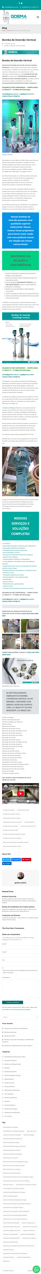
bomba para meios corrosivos (12, 822)
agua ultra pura (31, 1131)
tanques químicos (8, 1257)
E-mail (4, 952)
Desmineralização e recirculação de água (15, 577)
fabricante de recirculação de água (13, 1165)
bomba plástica (29, 822)
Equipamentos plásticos (10, 557)
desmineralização (29, 1135)
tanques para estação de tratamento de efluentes (18, 1246)
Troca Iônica (8, 1116)
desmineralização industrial (11, 1150)
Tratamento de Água (10, 1109)
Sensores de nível (8, 573)
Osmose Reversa (9, 1086)
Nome (4, 944)
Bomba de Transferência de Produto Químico (18, 907)
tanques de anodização (10, 1234)
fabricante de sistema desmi (12, 1173)
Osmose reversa (8, 582)
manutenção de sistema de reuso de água (16, 1181)
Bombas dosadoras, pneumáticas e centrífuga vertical (19, 570)
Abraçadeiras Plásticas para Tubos (14, 1057)
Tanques (7, 1101)
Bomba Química (8, 1271)
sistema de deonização (10, 1196)
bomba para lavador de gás (11, 818)
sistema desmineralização (11, 1223)
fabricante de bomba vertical (12, 846)
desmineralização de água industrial (14, 1146)
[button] (38, 17)
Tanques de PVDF (9, 1036)
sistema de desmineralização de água (14, 1200)
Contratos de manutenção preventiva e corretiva (18, 588)
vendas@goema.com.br (10, 94)
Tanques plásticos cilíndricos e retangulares (16, 559)
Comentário (6, 977)
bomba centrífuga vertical (11, 408)
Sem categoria (8, 1094)
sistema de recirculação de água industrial (16, 1211)
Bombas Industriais (9, 896)
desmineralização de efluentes (12, 1139)
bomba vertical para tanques (12, 838)
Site (3, 960)
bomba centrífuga (8, 810)
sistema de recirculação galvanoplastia (15, 1215)
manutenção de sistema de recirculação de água (18, 1177)
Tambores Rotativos (10, 1098)
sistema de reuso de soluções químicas (15, 1219)
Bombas (22, 46)
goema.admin (20, 883)
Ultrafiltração (7, 579)
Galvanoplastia (9, 1079)
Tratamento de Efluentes (11, 915)
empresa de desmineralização (12, 1154)
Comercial (10, 30)
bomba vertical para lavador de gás (14, 834)
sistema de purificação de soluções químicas (17, 1204)
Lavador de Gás (9, 1083)
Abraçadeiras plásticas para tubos (13, 575)
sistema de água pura (28, 1223)
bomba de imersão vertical (11, 814)
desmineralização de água (11, 1142)
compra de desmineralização (12, 1135)
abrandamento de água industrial (13, 1131)
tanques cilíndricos (29, 1230)
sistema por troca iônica (29, 1227)
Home (4, 30)
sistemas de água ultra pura (11, 1230)
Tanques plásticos (9, 1105)
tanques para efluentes (10, 1242)
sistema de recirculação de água (13, 1207)
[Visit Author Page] (20, 876)
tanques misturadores (29, 1238)
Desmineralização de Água (12, 1075)
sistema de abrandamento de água (14, 1192)
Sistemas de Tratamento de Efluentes (16, 1028)
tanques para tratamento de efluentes (15, 1253)
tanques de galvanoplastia (11, 1238)
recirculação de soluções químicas (13, 1188)
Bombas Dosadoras (10, 1071)
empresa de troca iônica (10, 1158)
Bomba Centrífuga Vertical (12, 46)
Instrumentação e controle (11, 552)
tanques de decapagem (27, 1234)
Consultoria (6, 543)
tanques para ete (8, 1250)
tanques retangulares (23, 1257)
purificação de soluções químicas (26, 1185)
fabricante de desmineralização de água (15, 1162)
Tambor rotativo (8, 586)
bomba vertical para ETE (10, 830)
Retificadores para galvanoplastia (13, 584)
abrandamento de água (10, 1127)
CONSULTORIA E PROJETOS (11, 96)
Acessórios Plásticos (10, 1060)
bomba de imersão (23, 810)
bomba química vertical (10, 826)
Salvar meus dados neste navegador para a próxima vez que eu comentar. (20, 971)
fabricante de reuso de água (12, 1169)
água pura (6, 1261)
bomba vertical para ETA (28, 826)
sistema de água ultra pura (11, 1227)
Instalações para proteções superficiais (15, 550)
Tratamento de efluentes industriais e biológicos (18, 555)
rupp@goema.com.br (26, 94)
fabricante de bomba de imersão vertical (15, 842)
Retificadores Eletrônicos (12, 1090)
